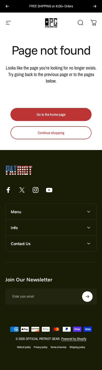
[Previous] (7, 6)
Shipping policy (77, 347)
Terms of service (58, 347)
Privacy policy (40, 347)
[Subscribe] (87, 296)
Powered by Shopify (73, 339)
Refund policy (24, 347)
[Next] (94, 6)
